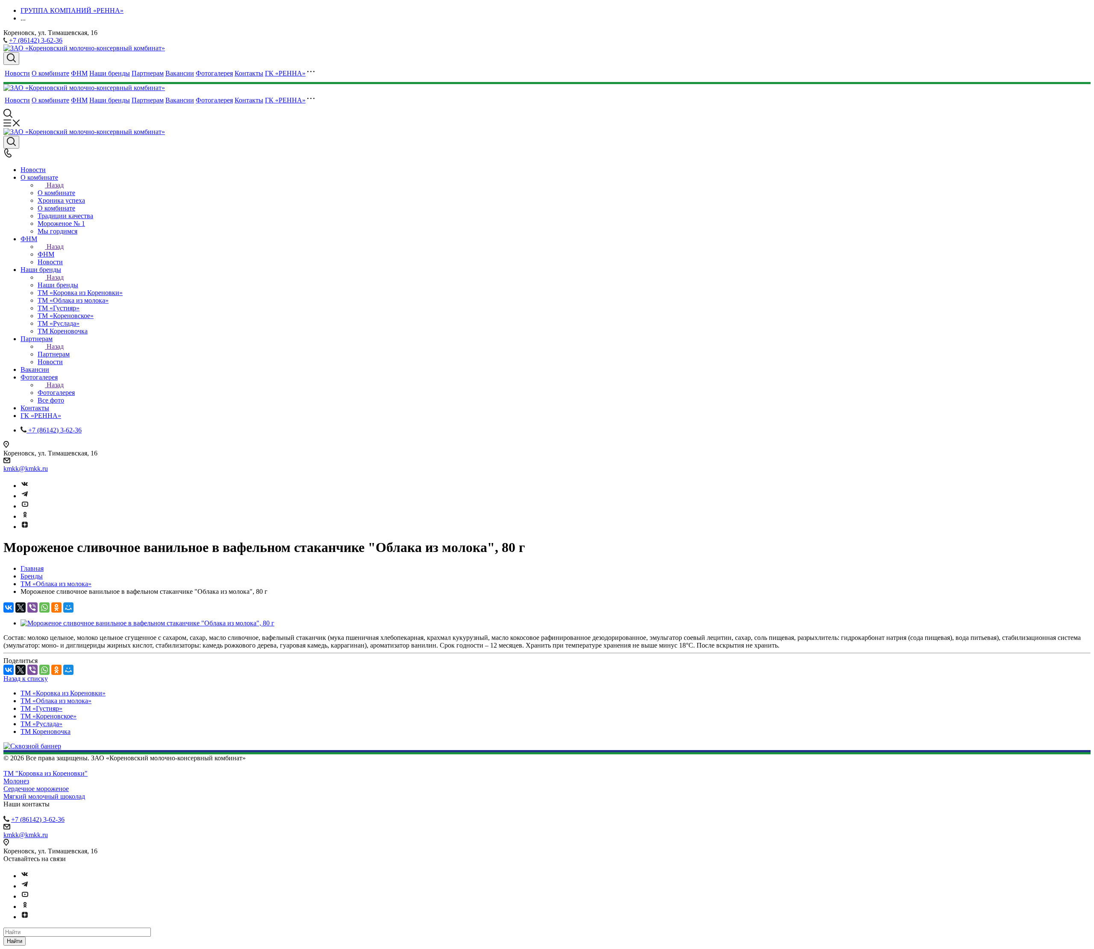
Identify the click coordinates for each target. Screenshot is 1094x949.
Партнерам (148, 73)
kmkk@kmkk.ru (25, 468)
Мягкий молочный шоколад (44, 796)
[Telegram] (25, 495)
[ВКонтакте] (8, 607)
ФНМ (79, 73)
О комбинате (50, 73)
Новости (17, 73)
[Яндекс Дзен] (25, 526)
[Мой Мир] (68, 607)
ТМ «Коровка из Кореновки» (63, 693)
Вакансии (179, 73)
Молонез (16, 781)
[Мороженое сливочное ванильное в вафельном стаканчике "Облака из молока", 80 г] (147, 623)
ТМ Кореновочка (46, 731)
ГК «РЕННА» (285, 73)
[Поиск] (11, 58)
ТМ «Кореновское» (48, 716)
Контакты (249, 73)
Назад (55, 185)
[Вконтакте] (25, 485)
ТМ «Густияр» (41, 708)
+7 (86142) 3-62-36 (35, 40)
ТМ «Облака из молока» (56, 700)
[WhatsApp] (44, 607)
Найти (14, 941)
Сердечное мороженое (36, 788)
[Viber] (32, 607)
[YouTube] (25, 506)
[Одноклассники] (25, 516)
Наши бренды (109, 73)
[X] (20, 607)
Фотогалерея (214, 73)
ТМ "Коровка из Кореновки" (45, 773)
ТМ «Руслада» (41, 723)
